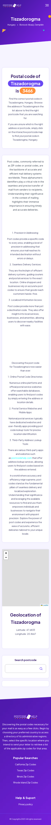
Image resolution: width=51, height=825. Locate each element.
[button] (6, 553)
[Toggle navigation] (49, 5)
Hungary (12, 24)
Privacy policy (25, 804)
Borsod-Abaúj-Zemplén (32, 24)
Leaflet (45, 605)
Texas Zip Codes (25, 770)
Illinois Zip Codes (25, 776)
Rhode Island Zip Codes (25, 782)
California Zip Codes (25, 764)
